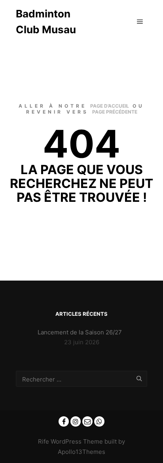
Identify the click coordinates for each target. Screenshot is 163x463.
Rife (43, 441)
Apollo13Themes (81, 451)
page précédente (114, 112)
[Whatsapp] (99, 421)
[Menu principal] (140, 22)
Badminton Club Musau (46, 22)
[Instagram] (75, 421)
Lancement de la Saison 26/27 (80, 332)
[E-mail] (87, 421)
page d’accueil (109, 106)
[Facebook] (64, 421)
